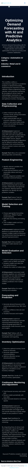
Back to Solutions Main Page (11, 461)
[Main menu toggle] (25, 3)
